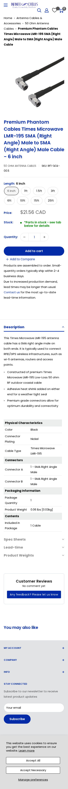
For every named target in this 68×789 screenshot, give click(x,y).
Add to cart (34, 251)
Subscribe (17, 719)
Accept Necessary (33, 770)
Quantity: (11, 237)
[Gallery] (34, 81)
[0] (61, 10)
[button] (34, 327)
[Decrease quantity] (24, 237)
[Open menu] (6, 5)
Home (8, 18)
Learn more (27, 751)
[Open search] (39, 10)
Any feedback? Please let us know (34, 594)
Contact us (12, 292)
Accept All (33, 760)
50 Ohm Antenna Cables (20, 166)
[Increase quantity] (44, 237)
